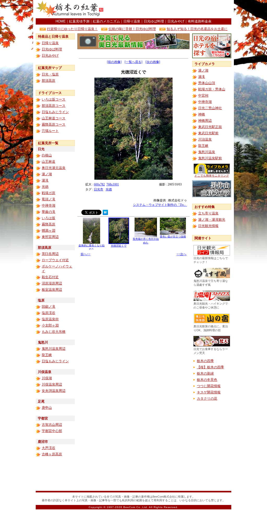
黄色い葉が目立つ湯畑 (173, 236)
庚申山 (47, 408)
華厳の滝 (48, 212)
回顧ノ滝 (48, 307)
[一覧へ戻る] (133, 62)
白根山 (47, 155)
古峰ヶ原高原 (52, 454)
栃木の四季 (205, 361)
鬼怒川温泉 (206, 152)
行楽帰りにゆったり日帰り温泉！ (72, 29)
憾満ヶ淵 (48, 230)
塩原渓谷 (48, 313)
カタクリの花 (207, 398)
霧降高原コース (53, 124)
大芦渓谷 (48, 448)
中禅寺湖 (48, 205)
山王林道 (48, 162)
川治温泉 (205, 139)
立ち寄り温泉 (208, 213)
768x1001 (112, 184)
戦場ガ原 (48, 193)
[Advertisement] (170, 9)
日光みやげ (175, 21)
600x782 (99, 184)
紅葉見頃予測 (79, 21)
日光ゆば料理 (154, 21)
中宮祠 (203, 95)
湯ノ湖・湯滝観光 (211, 220)
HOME (61, 21)
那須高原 (48, 81)
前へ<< (85, 254)
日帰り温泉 (131, 21)
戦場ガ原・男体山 (211, 89)
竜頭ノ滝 (48, 199)
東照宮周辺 (50, 237)
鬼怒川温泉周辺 (53, 349)
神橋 (201, 114)
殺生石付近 (50, 277)
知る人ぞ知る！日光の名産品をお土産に (197, 29)
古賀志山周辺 (52, 425)
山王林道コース (53, 118)
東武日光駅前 (208, 133)
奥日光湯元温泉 (53, 168)
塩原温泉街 (50, 319)
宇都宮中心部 (52, 431)
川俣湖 (47, 378)
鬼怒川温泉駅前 (210, 158)
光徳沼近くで (118, 245)
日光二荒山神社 (210, 108)
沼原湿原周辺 (52, 283)
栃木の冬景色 (207, 380)
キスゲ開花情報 (209, 392)
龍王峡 (47, 355)
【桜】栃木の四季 (210, 367)
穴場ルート (50, 131)
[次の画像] (152, 62)
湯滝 (45, 180)
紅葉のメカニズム (106, 21)
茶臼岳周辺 (50, 254)
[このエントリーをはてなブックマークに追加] (105, 213)
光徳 (45, 187)
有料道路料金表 (199, 21)
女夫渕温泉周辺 (53, 391)
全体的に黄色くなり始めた (91, 247)
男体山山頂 (206, 83)
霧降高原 (48, 224)
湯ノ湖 (47, 174)
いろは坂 (48, 218)
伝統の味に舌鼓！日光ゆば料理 (132, 29)
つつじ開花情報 (209, 386)
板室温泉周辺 (52, 290)
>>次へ (181, 254)
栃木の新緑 (205, 373)
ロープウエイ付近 (55, 260)
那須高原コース (53, 106)
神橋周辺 (205, 121)
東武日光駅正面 (210, 127)
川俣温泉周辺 (52, 384)
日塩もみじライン (55, 112)
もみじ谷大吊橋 (53, 332)
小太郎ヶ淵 (50, 325)
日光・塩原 (50, 74)
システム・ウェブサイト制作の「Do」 (160, 205)
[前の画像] (114, 62)
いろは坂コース (53, 99)
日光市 (98, 189)
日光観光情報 (208, 226)
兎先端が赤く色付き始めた (146, 240)
